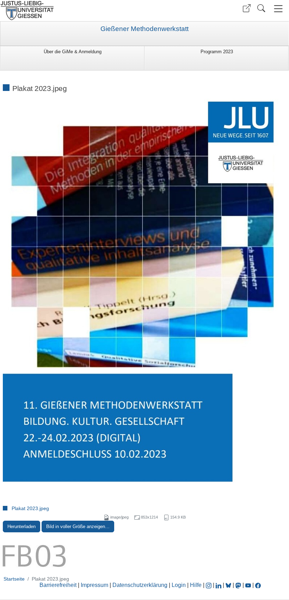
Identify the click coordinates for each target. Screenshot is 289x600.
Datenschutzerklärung (139, 585)
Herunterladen (21, 526)
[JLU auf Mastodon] (238, 585)
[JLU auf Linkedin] (219, 585)
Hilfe (196, 585)
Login (179, 585)
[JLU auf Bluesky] (229, 585)
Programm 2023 (217, 51)
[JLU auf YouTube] (248, 585)
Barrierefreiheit (57, 585)
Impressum (94, 585)
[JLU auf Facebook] (258, 585)
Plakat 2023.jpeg (30, 508)
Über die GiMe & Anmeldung (73, 51)
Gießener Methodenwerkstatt (144, 29)
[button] (247, 8)
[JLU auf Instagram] (209, 585)
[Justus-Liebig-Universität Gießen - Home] (71, 10)
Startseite (14, 579)
